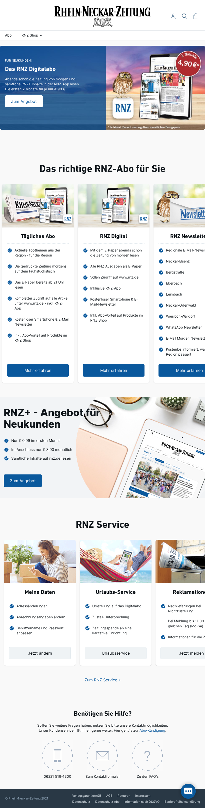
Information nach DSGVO (142, 801)
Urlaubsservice (116, 653)
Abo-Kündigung (152, 730)
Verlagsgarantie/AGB (86, 795)
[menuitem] (8, 35)
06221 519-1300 (57, 776)
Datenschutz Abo (107, 801)
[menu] (102, 35)
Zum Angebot (23, 480)
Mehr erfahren (37, 370)
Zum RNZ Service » (102, 679)
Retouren (124, 795)
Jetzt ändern (40, 653)
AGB (109, 795)
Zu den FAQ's (147, 776)
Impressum (142, 795)
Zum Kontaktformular (103, 776)
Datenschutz (81, 801)
